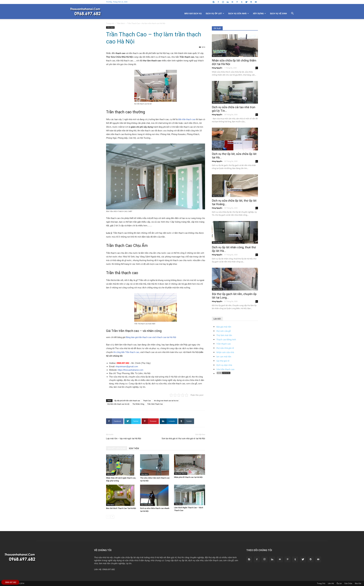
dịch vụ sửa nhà (195, 560)
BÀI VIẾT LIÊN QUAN (116, 448)
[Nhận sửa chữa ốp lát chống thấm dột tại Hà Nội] (235, 45)
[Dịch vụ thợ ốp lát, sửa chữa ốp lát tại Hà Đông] (235, 139)
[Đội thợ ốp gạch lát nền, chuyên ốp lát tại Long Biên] (235, 279)
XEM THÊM (134, 448)
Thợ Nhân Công (138, 404)
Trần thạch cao (223, 343)
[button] (292, 13)
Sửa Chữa (348, 583)
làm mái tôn (104, 563)
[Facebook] (218, 2)
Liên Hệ (331, 583)
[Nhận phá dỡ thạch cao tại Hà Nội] (189, 464)
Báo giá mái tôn (223, 326)
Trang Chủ (321, 583)
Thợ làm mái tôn (224, 335)
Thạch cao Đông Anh (226, 339)
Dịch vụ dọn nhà (224, 365)
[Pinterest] (237, 2)
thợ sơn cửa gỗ (223, 331)
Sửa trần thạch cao (225, 369)
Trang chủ (110, 23)
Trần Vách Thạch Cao (155, 404)
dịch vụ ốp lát (180, 560)
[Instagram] (223, 2)
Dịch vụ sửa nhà (237, 13)
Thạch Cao (147, 400)
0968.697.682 (123, 363)
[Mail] (232, 2)
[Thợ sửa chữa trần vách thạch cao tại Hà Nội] (155, 465)
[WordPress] (251, 2)
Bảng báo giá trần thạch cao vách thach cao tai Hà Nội (151, 337)
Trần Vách (121, 23)
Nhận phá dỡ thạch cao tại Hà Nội (188, 477)
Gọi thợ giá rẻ (222, 360)
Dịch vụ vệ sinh (278, 13)
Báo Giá (358, 583)
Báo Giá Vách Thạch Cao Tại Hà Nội (121, 508)
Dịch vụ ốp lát (214, 13)
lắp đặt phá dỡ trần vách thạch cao (127, 400)
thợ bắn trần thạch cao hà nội (118, 404)
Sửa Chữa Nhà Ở (180, 474)
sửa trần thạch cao (213, 560)
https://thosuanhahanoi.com (130, 370)
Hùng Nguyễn (217, 68)
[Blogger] (213, 2)
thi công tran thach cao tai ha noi (166, 400)
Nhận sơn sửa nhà (225, 352)
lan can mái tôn (223, 356)
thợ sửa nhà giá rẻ (225, 348)
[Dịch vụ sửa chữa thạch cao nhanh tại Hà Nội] (155, 495)
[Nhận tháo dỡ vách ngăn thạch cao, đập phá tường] (121, 465)
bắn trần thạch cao (186, 119)
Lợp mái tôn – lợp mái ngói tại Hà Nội (123, 438)
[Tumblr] (242, 2)
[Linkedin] (228, 2)
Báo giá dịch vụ (193, 13)
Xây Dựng (258, 13)
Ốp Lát (339, 583)
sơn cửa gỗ (228, 560)
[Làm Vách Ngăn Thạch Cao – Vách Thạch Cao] (189, 495)
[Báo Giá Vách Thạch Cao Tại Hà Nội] (121, 495)
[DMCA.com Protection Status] (223, 373)
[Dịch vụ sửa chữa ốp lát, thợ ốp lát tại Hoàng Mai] (235, 185)
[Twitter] (246, 2)
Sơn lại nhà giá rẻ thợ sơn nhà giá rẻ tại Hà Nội (183, 438)
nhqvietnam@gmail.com (126, 366)
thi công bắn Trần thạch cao (126, 352)
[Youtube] (256, 2)
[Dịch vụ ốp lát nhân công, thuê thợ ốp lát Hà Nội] (235, 232)
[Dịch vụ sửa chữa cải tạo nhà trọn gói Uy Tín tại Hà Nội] (235, 92)
